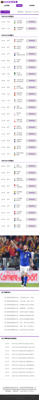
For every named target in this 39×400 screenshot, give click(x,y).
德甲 (8, 40)
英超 (8, 60)
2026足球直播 (10, 2)
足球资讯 (19, 5)
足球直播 (6, 5)
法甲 (8, 54)
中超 (8, 22)
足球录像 (31, 5)
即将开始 (32, 22)
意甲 (8, 47)
